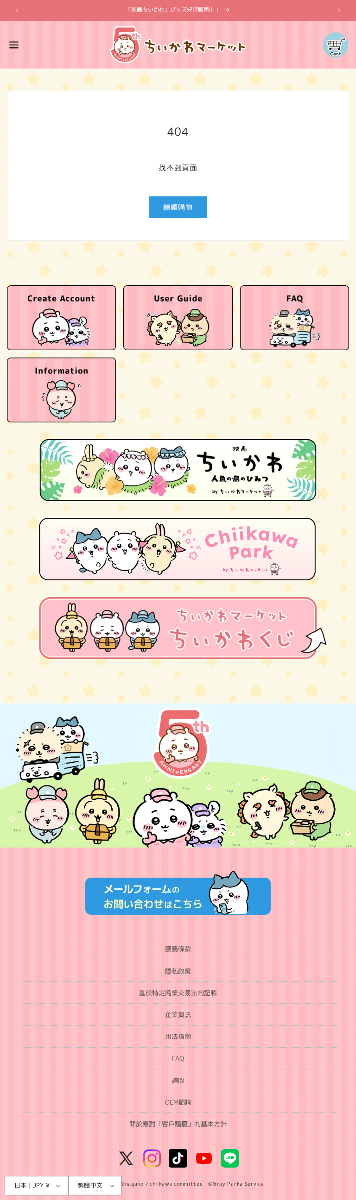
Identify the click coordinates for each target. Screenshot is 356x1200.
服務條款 (178, 948)
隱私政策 (178, 971)
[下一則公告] (339, 10)
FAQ (178, 1058)
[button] (14, 45)
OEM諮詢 (178, 1102)
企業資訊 (178, 1014)
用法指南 (178, 1036)
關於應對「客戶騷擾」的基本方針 (178, 1123)
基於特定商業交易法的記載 (178, 992)
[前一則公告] (17, 10)
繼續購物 (178, 207)
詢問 (178, 1080)
